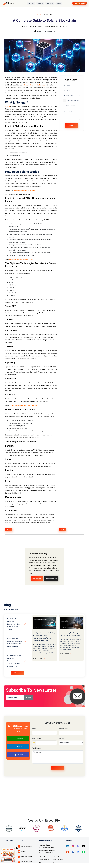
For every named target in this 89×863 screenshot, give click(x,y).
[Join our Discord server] (78, 846)
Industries (50, 3)
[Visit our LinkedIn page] (67, 846)
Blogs (59, 3)
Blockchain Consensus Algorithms (21, 259)
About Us (6, 847)
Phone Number (36, 738)
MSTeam (20, 754)
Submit (71, 125)
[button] (64, 100)
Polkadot (42, 85)
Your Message (36, 748)
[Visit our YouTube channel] (67, 852)
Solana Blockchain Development (25, 190)
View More (18, 673)
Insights (40, 3)
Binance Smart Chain (31, 85)
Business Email (63, 728)
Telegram (19, 746)
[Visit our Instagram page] (73, 846)
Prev (8, 530)
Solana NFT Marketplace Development (23, 405)
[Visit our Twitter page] (83, 846)
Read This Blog (37, 658)
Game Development (51, 578)
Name (34, 728)
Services (31, 3)
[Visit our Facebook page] (73, 852)
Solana (7, 106)
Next (62, 530)
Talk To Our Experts (79, 3)
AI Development (37, 578)
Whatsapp (20, 738)
